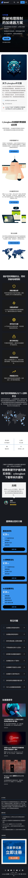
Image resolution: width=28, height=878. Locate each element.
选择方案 (14, 549)
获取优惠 (6, 38)
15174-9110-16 (8, 103)
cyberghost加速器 (5, 874)
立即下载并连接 (14, 202)
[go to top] (24, 872)
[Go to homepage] (5, 2)
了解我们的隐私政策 (14, 243)
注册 (23, 2)
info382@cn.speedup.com (11, 100)
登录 (18, 2)
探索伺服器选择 (14, 151)
